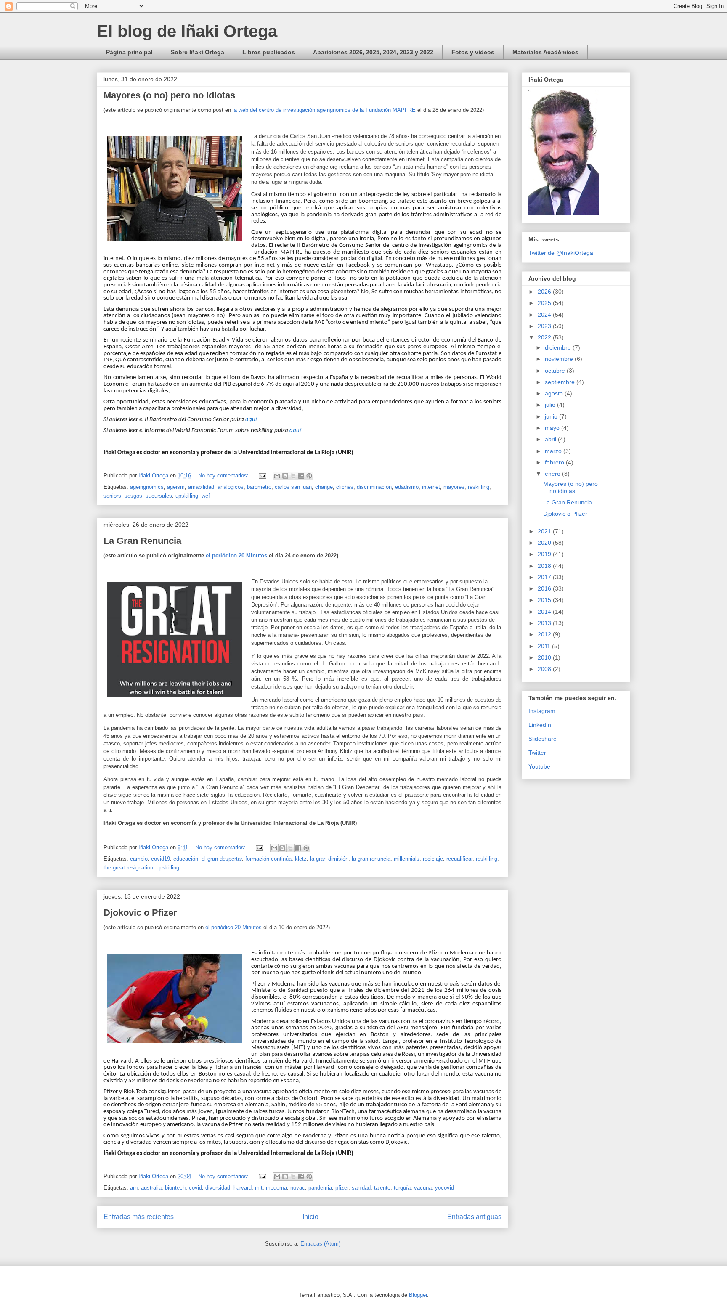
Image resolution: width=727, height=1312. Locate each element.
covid (195, 1188)
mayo (553, 427)
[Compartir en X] (293, 476)
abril (551, 439)
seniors (112, 496)
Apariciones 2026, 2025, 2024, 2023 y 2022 (373, 52)
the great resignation (128, 867)
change (324, 487)
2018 (545, 565)
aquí (251, 419)
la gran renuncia (371, 859)
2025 (545, 303)
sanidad (361, 1188)
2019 (545, 554)
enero (553, 473)
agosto (555, 393)
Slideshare (542, 738)
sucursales (159, 496)
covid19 (160, 859)
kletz (301, 859)
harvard (242, 1188)
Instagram (541, 711)
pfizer (341, 1188)
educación (185, 859)
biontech (175, 1188)
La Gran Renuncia (142, 540)
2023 (545, 326)
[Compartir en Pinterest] (309, 476)
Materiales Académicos (545, 52)
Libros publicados (268, 52)
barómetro (259, 487)
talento (382, 1188)
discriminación (374, 487)
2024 (545, 314)
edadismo (407, 487)
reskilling (478, 487)
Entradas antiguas (474, 1216)
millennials (406, 859)
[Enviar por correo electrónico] (277, 476)
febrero (555, 462)
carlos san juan (293, 487)
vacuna (423, 1188)
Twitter (537, 752)
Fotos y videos (472, 52)
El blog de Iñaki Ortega (187, 31)
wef (206, 496)
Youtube (539, 766)
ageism (176, 487)
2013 (545, 623)
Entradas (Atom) (320, 1243)
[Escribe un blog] (285, 476)
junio (552, 416)
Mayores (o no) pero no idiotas (169, 95)
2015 (545, 599)
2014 (545, 611)
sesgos (133, 496)
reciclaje (433, 859)
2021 (545, 531)
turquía (402, 1188)
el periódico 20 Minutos (236, 555)
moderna (276, 1188)
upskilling (186, 496)
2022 (545, 337)
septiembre (560, 382)
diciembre (559, 347)
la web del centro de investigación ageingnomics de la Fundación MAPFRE (324, 110)
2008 (545, 668)
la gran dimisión (329, 859)
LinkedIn (539, 724)
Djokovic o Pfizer (140, 912)
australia (151, 1188)
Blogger (418, 1295)
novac (297, 1188)
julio (551, 404)
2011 (545, 646)
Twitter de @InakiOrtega (560, 252)
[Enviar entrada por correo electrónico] (262, 475)
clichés (344, 487)
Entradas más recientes (138, 1216)
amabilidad (201, 487)
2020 (545, 542)
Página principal (129, 52)
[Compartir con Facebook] (301, 476)
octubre (556, 370)
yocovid (444, 1188)
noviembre (560, 358)
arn (134, 1188)
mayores (453, 487)
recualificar (459, 859)
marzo (554, 451)
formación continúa (268, 859)
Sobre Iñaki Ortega (197, 52)
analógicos (231, 487)
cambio (139, 859)
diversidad (217, 1188)
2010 (545, 657)
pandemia (320, 1188)
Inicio (310, 1216)
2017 (545, 577)
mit (259, 1188)
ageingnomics (147, 487)
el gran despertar (222, 859)
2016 (545, 588)
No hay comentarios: (224, 475)
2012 (545, 634)
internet (431, 487)
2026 (545, 291)
